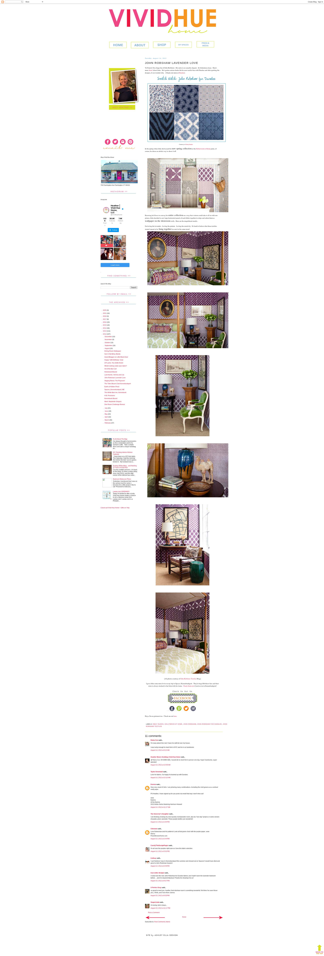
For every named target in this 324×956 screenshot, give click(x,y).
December (108, 337)
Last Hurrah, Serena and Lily (114, 375)
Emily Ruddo (158, 724)
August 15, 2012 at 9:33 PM (160, 895)
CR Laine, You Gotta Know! (113, 363)
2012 (105, 334)
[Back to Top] (319, 950)
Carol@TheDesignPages (159, 845)
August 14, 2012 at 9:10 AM (160, 750)
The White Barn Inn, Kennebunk (115, 392)
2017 (105, 319)
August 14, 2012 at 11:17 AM (160, 807)
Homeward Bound (110, 372)
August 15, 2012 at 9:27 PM (160, 881)
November (108, 339)
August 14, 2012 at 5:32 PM (160, 851)
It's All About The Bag (120, 439)
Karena (153, 784)
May (106, 414)
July (106, 408)
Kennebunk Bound (110, 398)
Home (184, 917)
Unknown (154, 829)
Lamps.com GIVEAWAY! (121, 491)
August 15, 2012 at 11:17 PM (160, 908)
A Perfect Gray (156, 887)
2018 (105, 316)
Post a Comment (153, 912)
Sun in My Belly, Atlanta (112, 354)
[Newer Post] (155, 917)
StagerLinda (155, 902)
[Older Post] (213, 917)
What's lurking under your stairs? (115, 366)
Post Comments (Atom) (162, 922)
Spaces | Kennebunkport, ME (114, 389)
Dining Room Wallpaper (112, 351)
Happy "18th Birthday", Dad (113, 360)
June (106, 411)
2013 (105, 331)
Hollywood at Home (173, 724)
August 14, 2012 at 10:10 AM (160, 777)
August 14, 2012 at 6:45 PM (160, 866)
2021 (105, 313)
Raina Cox (154, 740)
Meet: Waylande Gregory (113, 401)
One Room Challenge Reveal (114, 404)
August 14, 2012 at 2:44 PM (160, 839)
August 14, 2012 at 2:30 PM (160, 822)
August (107, 348)
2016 (105, 322)
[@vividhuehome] (106, 210)
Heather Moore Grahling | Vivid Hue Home (165, 757)
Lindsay (153, 858)
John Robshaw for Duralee (209, 724)
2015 (105, 325)
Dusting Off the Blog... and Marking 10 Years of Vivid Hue (125, 466)
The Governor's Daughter (160, 814)
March (107, 420)
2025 (105, 310)
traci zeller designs (157, 873)
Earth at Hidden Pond (111, 387)
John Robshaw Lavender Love (115, 378)
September (109, 345)
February (108, 423)
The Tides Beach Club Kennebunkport (117, 384)
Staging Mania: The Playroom (114, 381)
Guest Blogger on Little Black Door (116, 357)
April (106, 417)
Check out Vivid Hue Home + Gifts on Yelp (115, 508)
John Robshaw (189, 724)
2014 (105, 328)
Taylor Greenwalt (157, 772)
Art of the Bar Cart (110, 369)
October (107, 342)
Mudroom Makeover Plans (122, 479)
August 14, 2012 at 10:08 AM (160, 765)
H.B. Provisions (109, 395)
